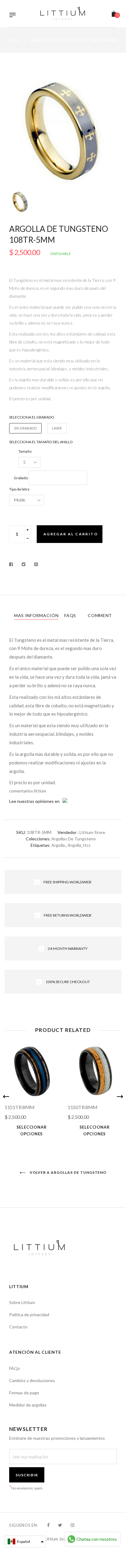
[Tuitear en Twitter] (24, 564)
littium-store (92, 832)
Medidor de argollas (27, 1404)
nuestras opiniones (35, 801)
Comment (100, 615)
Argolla (58, 845)
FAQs (70, 615)
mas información (36, 615)
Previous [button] (6, 1096)
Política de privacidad (29, 1314)
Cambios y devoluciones (32, 1380)
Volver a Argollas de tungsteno (68, 1172)
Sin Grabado (25, 428)
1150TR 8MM (83, 1107)
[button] (25, 1541)
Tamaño (24, 451)
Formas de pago (24, 1392)
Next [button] (120, 1096)
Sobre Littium (22, 1302)
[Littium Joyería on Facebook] (48, 1525)
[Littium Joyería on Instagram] (72, 1525)
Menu (14, 16)
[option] (63, 131)
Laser (57, 428)
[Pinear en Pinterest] (36, 564)
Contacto (18, 1326)
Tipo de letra (19, 489)
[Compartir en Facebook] (12, 564)
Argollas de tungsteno (73, 838)
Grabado (21, 478)
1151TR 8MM (20, 1107)
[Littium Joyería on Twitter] (60, 1525)
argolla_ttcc (79, 845)
